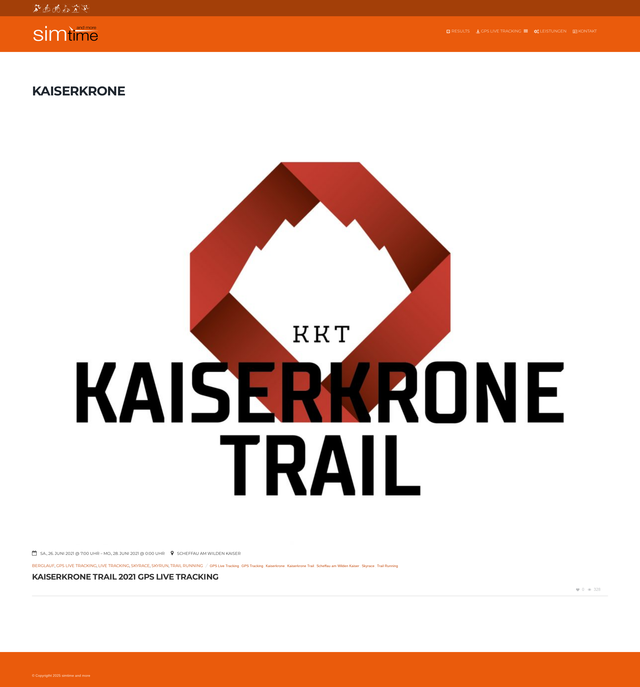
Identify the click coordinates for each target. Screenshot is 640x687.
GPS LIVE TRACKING (500, 31)
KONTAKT (587, 31)
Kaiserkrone (275, 566)
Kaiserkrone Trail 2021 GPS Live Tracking (125, 577)
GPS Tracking (252, 566)
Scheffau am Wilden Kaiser (337, 566)
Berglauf (43, 565)
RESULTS (460, 31)
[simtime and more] (65, 38)
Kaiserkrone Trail (300, 566)
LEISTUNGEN (552, 31)
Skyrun (160, 565)
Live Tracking (113, 565)
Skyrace (140, 565)
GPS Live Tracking (76, 565)
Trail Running (186, 565)
